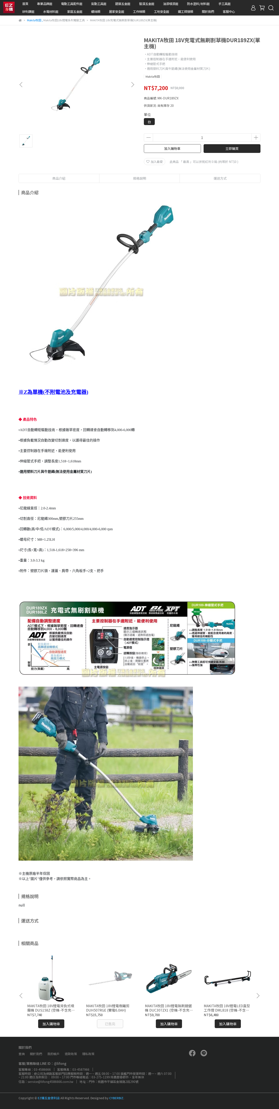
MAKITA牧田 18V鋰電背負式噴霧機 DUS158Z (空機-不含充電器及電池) (51, 1008)
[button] (132, 84)
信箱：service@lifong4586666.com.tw (46, 1081)
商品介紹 (58, 178)
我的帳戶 (53, 1054)
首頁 (25, 4)
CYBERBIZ (116, 1098)
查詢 (22, 1054)
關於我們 (208, 11)
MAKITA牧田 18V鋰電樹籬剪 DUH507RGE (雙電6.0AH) (107, 1008)
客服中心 (229, 11)
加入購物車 (172, 148)
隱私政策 (88, 1054)
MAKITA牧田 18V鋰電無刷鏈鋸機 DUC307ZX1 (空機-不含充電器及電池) (169, 1008)
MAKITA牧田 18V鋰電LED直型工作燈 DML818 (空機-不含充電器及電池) (227, 1008)
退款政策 (71, 1054)
